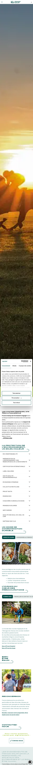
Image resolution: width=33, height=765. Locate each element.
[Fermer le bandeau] (30, 361)
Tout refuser (16, 402)
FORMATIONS (7, 596)
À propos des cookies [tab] (25, 365)
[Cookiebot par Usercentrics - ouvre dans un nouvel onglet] (21, 361)
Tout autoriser (16, 393)
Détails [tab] (14, 365)
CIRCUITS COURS (8, 537)
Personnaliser (15, 398)
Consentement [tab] (6, 365)
